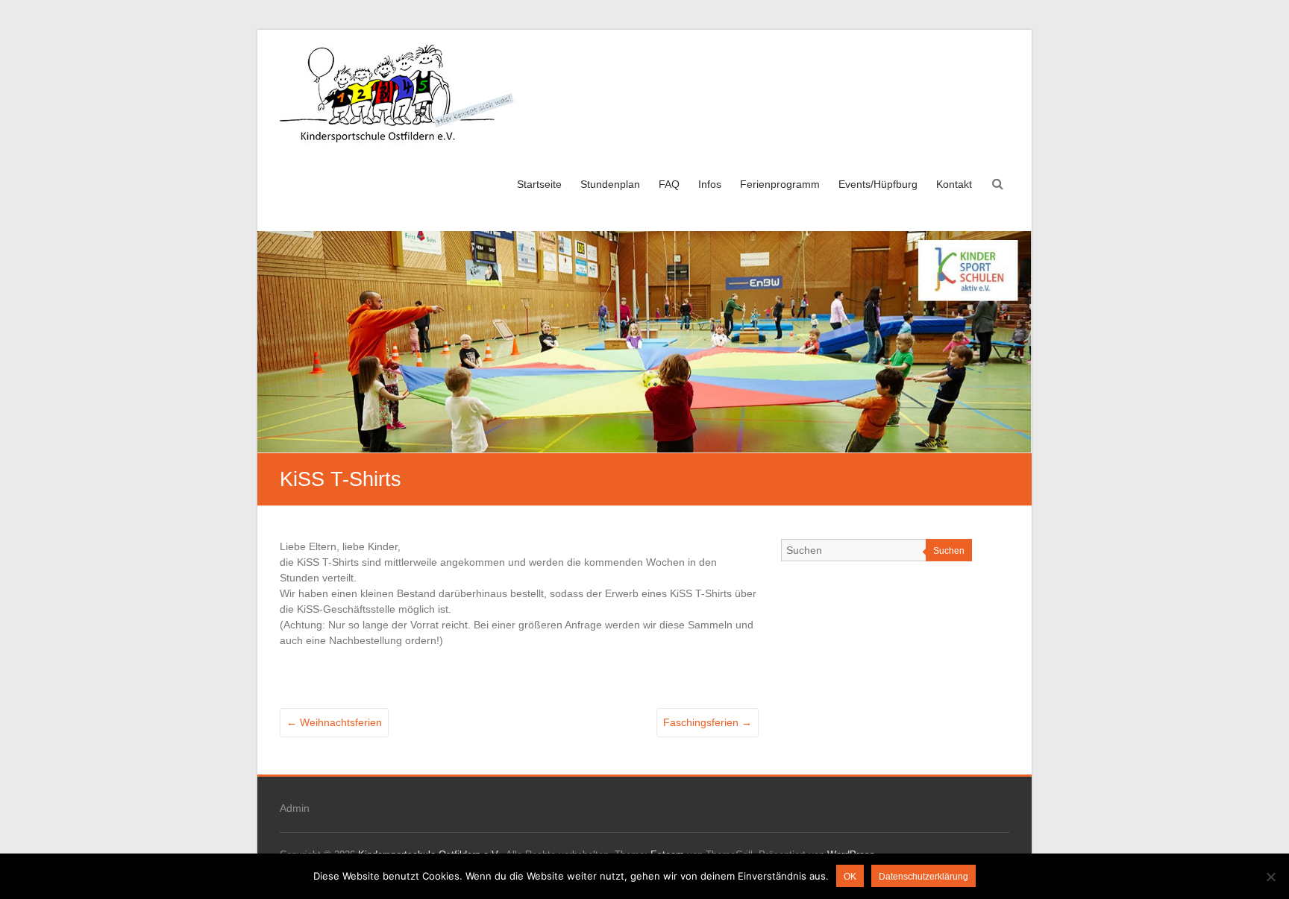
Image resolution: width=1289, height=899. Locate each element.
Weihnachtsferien (334, 722)
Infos (709, 184)
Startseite (539, 184)
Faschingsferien (707, 722)
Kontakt (954, 184)
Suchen (949, 551)
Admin (295, 808)
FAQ (669, 184)
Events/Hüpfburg (878, 184)
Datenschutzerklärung (923, 876)
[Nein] (1270, 876)
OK (850, 876)
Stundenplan (610, 184)
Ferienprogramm (780, 184)
